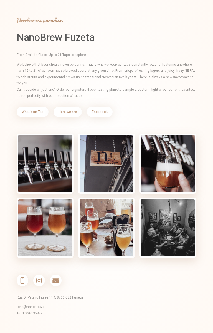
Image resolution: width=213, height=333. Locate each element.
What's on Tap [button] (33, 111)
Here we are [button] (68, 111)
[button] (22, 280)
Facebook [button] (100, 111)
